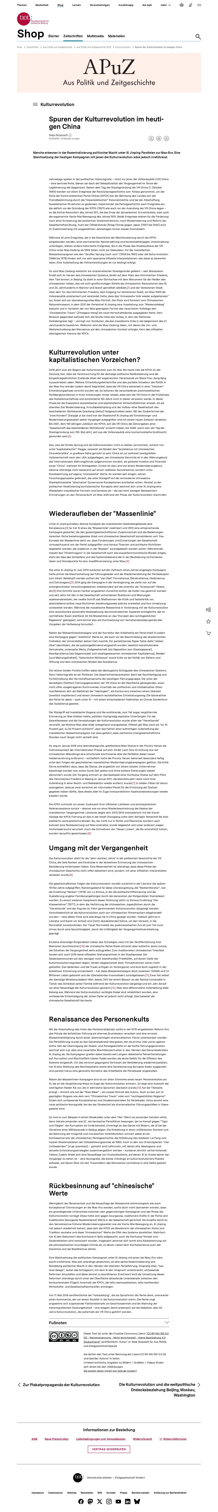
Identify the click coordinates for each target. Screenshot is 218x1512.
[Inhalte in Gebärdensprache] (190, 5)
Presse (123, 1492)
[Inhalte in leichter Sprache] (181, 5)
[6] (54, 590)
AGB (34, 1439)
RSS (100, 1492)
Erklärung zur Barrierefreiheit (170, 1492)
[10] (82, 946)
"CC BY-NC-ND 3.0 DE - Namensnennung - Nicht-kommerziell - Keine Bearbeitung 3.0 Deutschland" (126, 1337)
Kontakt (110, 1492)
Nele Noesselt (60, 135)
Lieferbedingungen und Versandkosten (100, 1439)
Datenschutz (55, 1492)
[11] (147, 975)
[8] (89, 833)
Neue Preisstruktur (57, 1439)
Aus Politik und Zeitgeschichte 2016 (94, 47)
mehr (166, 5)
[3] (66, 528)
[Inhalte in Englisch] (199, 5)
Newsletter (87, 1492)
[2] (69, 436)
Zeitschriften (32, 47)
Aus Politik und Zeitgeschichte (57, 47)
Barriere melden (140, 1492)
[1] (128, 287)
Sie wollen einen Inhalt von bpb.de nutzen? (110, 1370)
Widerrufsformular (174, 1439)
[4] (127, 561)
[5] (72, 582)
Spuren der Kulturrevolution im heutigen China (158, 47)
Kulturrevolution (123, 47)
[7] (133, 783)
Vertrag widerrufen (109, 1449)
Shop (19, 47)
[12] (113, 987)
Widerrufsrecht (142, 1439)
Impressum (38, 1492)
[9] (71, 875)
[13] (139, 1087)
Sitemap (71, 1492)
